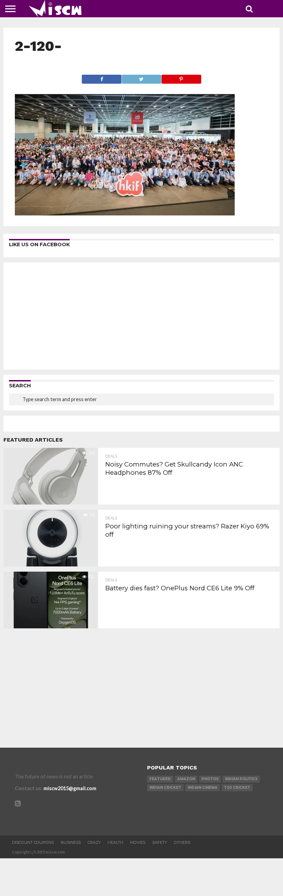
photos (210, 779)
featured (160, 779)
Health (115, 842)
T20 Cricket (237, 787)
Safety (159, 842)
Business (71, 842)
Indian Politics (241, 779)
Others (182, 842)
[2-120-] (125, 213)
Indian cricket (165, 787)
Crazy (94, 842)
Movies (137, 842)
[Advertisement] (141, 316)
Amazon (186, 779)
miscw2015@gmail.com (69, 788)
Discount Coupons (33, 842)
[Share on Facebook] (101, 77)
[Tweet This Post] (141, 77)
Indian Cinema (202, 787)
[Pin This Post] (181, 77)
